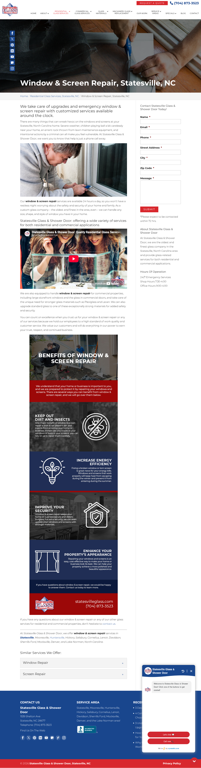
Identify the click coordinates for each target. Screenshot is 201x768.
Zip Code (147, 168)
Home (33, 13)
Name (145, 117)
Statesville (27, 637)
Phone (145, 137)
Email (145, 127)
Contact (194, 13)
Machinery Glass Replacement (121, 12)
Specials (170, 13)
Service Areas (155, 12)
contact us (109, 623)
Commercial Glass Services (82, 12)
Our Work (142, 13)
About (43, 13)
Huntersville (57, 637)
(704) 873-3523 (186, 3)
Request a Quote (152, 3)
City (143, 157)
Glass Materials (101, 12)
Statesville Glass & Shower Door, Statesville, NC (59, 763)
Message (147, 178)
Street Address (151, 147)
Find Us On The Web (32, 730)
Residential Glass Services (60, 12)
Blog (183, 13)
